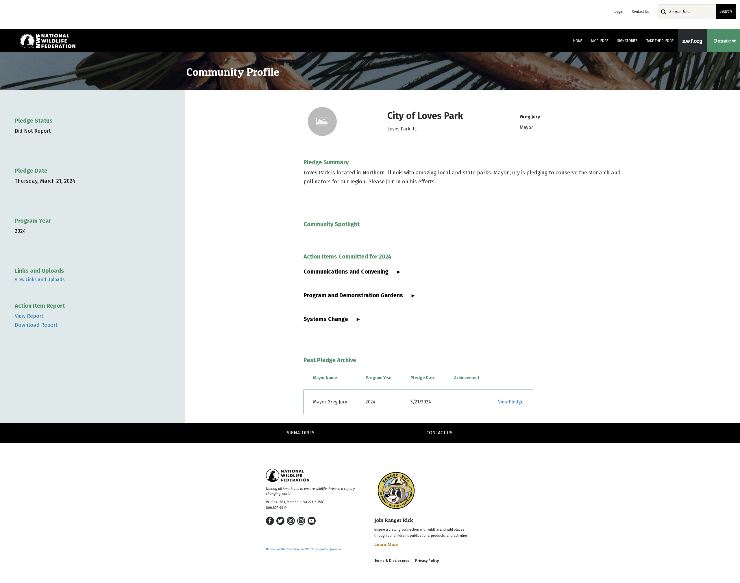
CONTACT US (439, 433)
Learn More (386, 544)
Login (619, 12)
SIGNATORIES (300, 433)
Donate (723, 41)
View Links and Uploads (40, 279)
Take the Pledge (660, 41)
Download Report (36, 325)
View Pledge (510, 402)
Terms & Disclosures (391, 561)
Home (577, 41)
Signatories (627, 41)
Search (725, 11)
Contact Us (640, 12)
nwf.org (692, 40)
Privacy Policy (427, 561)
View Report (29, 316)
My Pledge (599, 41)
